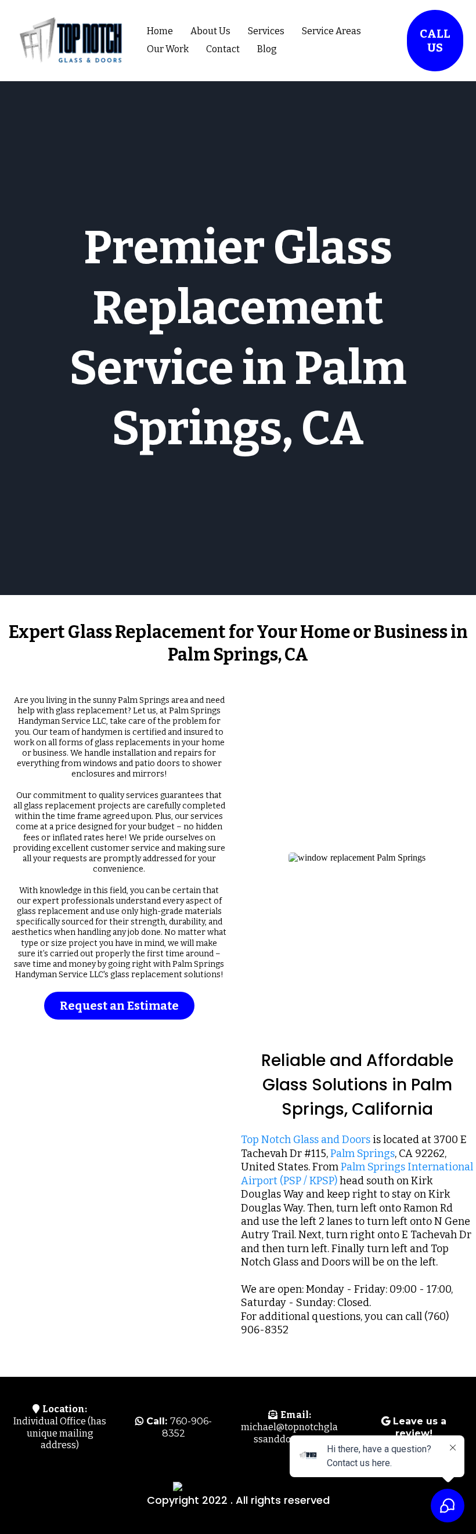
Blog (267, 49)
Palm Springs (362, 1153)
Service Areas (331, 31)
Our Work (168, 49)
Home (160, 31)
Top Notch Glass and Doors (305, 1139)
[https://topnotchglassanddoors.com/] (70, 40)
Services (266, 31)
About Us (210, 31)
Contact (223, 49)
